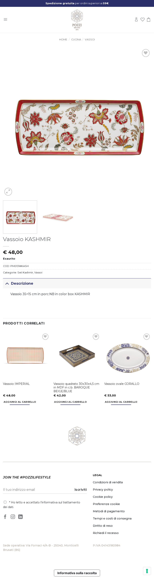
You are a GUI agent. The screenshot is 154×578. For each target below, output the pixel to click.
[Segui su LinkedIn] (20, 517)
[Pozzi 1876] (77, 20)
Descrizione (22, 283)
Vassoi (90, 39)
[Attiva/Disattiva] (7, 283)
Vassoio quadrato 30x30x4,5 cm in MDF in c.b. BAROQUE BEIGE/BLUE (76, 387)
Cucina (76, 39)
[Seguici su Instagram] (13, 517)
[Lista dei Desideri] (142, 19)
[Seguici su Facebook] (5, 517)
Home (63, 39)
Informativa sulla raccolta (77, 573)
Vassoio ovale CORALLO (121, 384)
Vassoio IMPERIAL (16, 384)
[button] (5, 19)
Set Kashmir (25, 272)
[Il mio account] (136, 19)
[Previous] (11, 122)
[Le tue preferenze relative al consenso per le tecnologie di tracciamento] (147, 571)
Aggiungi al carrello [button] (20, 401)
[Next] (143, 122)
